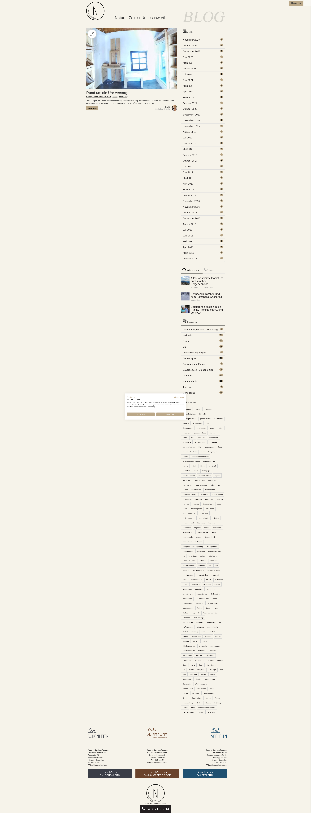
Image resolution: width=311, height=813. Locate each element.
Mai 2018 (188, 149)
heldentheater (202, 594)
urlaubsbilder (196, 490)
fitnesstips (186, 433)
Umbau (185, 613)
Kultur (185, 665)
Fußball (203, 674)
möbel (214, 599)
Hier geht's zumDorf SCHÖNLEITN (110, 773)
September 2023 (191, 51)
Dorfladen (186, 618)
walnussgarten (196, 509)
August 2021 (189, 68)
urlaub (194, 466)
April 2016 (188, 247)
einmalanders (210, 490)
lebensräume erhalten (200, 457)
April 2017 (188, 184)
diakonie (196, 504)
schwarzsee (196, 637)
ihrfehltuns (193, 556)
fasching (196, 641)
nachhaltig (209, 499)
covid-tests (196, 584)
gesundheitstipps (189, 414)
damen (207, 528)
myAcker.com (188, 627)
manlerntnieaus (188, 565)
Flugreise (200, 670)
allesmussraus (198, 570)
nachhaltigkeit (212, 603)
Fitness (197, 409)
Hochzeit (198, 655)
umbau (199, 537)
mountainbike (204, 518)
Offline (185, 708)
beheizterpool (188, 575)
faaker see (212, 480)
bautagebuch (210, 537)
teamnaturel (187, 542)
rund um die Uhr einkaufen (193, 622)
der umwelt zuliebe (190, 452)
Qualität (199, 679)
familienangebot (189, 475)
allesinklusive (203, 532)
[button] (131, 397)
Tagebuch (195, 613)
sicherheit (207, 584)
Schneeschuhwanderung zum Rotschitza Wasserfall (206, 295)
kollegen (198, 542)
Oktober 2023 (190, 45)
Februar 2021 (190, 103)
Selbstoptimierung (189, 419)
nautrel (208, 580)
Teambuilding (188, 703)
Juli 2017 (187, 166)
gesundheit (187, 409)
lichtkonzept (187, 589)
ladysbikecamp (188, 532)
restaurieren (187, 599)
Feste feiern (187, 655)
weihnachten (215, 646)
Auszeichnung (212, 665)
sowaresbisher (202, 575)
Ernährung (208, 409)
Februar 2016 (190, 258)
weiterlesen (92, 108)
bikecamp (201, 523)
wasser (212, 428)
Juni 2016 (188, 235)
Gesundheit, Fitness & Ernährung (200, 329)
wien (192, 438)
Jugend (217, 475)
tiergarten (202, 438)
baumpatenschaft (189, 513)
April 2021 (188, 91)
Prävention (187, 660)
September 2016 (191, 218)
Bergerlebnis (199, 660)
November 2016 (191, 207)
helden (185, 490)
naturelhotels (188, 537)
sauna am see (201, 485)
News (114, 97)
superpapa (206, 471)
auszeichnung (217, 494)
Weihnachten (210, 679)
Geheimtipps (189, 358)
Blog (193, 708)
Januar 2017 (189, 195)
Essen (212, 689)
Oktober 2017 (190, 160)
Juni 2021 (188, 80)
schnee (185, 637)
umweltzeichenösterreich (192, 499)
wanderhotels (212, 627)
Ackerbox (200, 627)
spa (216, 565)
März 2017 (188, 189)
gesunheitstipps (200, 433)
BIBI (185, 347)
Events (217, 698)
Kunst (201, 665)
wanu (219, 504)
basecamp (187, 528)
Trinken (185, 693)
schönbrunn (213, 438)
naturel (217, 637)
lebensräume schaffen (191, 461)
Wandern (195, 287)
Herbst (185, 632)
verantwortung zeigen (209, 452)
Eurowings (212, 670)
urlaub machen (196, 580)
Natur (220, 447)
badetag (186, 504)
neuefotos (199, 589)
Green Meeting (209, 693)
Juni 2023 (188, 57)
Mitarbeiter (210, 655)
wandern (201, 565)
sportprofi (212, 466)
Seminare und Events (194, 364)
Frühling (217, 703)
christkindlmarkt (189, 651)
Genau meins (188, 428)
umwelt (185, 457)
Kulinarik (123, 97)
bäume (185, 466)
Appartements (188, 608)
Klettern (186, 698)
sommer (186, 641)
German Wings (188, 712)
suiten (202, 556)
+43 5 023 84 (157, 809)
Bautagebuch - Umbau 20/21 (98, 97)
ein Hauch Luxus (189, 561)
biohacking (203, 414)
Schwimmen (201, 689)
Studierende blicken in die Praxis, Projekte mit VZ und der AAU (207, 309)
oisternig (194, 632)
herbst (212, 632)
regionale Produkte (214, 622)
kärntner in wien (189, 447)
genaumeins (201, 428)
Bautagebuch (212, 547)
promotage (187, 442)
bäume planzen (209, 461)
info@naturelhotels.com (99, 765)
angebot (197, 528)
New (184, 674)
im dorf (185, 584)
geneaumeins (205, 419)
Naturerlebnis (206, 287)
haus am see (188, 485)
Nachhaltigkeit (208, 504)
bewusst (220, 499)
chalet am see (199, 480)
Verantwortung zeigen (194, 352)
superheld (201, 551)
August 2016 (189, 224)
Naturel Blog (96, 11)
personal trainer (205, 475)
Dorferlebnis (189, 393)
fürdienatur (204, 513)
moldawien (210, 509)
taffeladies (217, 528)
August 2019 (189, 132)
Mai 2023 (188, 63)
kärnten (212, 433)
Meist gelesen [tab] (192, 270)
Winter (191, 670)
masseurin (216, 575)
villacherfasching (189, 646)
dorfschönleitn (188, 551)
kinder (185, 438)
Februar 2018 (190, 155)
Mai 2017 (188, 178)
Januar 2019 (189, 143)
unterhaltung (210, 447)
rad (192, 523)
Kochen (208, 698)
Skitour (212, 674)
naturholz (199, 603)
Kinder (202, 466)
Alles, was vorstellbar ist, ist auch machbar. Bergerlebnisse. (207, 281)
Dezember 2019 (191, 120)
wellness (186, 570)
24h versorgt (198, 618)
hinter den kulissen (190, 494)
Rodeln (199, 703)
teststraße (219, 580)
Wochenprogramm (202, 684)
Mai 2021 (188, 86)
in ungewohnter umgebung (193, 547)
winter (204, 632)
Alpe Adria (212, 651)
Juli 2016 (187, 230)
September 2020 (191, 114)
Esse (207, 423)
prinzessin (203, 646)
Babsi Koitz (211, 712)
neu (209, 565)
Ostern (208, 703)
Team (213, 532)
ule (184, 556)
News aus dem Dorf (210, 613)
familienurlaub (200, 442)
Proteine (186, 423)
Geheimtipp (187, 684)
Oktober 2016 (190, 212)
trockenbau (214, 561)
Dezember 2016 (191, 201)
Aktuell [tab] (211, 270)
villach (205, 641)
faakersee (213, 442)
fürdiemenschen (189, 518)
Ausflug (211, 660)
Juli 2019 (187, 137)
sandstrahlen (188, 603)
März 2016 (188, 253)
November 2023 (191, 40)
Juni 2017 (188, 172)
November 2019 (191, 126)
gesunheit (186, 471)
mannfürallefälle (214, 551)
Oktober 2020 (190, 109)
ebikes (185, 523)
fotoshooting (215, 485)
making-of (204, 494)
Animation (186, 480)
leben (221, 428)
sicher (185, 580)
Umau (208, 608)
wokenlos (202, 561)
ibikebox (216, 518)
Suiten (199, 608)
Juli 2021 (187, 74)
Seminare (195, 693)
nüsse (185, 509)
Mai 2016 (188, 241)
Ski (184, 670)
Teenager (188, 387)
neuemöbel (211, 589)
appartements (188, 594)
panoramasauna (213, 570)
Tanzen (200, 712)
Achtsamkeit (197, 423)
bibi (200, 447)
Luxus (216, 608)
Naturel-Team (188, 689)
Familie (220, 660)
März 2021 (188, 97)
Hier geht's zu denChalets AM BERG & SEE (157, 773)
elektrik (217, 584)
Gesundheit (218, 419)
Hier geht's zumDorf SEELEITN (205, 773)
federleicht (212, 556)
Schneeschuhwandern (206, 708)
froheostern (215, 594)
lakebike (211, 523)
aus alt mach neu (202, 599)
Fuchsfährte (196, 698)
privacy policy (179, 397)
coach (196, 471)
